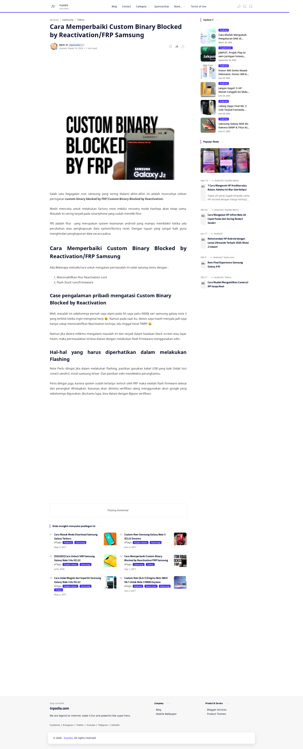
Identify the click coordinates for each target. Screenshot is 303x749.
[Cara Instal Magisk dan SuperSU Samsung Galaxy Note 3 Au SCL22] (110, 582)
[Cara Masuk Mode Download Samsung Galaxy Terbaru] (110, 539)
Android (68, 542)
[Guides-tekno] (232, 180)
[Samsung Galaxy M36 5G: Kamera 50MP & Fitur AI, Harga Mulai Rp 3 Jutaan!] (208, 125)
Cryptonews (225, 47)
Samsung (80, 542)
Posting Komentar (118, 510)
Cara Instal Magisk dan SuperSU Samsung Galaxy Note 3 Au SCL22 (77, 580)
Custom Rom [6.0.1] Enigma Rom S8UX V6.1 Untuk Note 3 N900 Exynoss (146, 580)
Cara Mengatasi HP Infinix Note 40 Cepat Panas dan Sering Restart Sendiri (227, 219)
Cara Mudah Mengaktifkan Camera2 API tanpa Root (228, 284)
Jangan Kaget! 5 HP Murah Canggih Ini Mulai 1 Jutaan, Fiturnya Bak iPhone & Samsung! (233, 90)
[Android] (220, 180)
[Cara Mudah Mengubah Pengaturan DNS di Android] (208, 36)
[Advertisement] (118, 81)
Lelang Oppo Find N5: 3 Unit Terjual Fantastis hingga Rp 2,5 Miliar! (232, 108)
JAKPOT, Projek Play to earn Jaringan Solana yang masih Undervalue (232, 54)
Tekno (150, 564)
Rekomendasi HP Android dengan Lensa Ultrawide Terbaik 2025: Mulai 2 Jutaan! (228, 243)
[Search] (244, 6)
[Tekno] (228, 277)
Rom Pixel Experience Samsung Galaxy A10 (225, 264)
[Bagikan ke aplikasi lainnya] (182, 46)
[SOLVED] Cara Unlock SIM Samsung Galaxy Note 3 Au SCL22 (74, 558)
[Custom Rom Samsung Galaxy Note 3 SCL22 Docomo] (180, 539)
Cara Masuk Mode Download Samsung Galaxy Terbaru (75, 536)
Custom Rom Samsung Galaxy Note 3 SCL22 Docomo (145, 536)
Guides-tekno (140, 542)
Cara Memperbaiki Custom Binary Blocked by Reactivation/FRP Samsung (146, 558)
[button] (238, 6)
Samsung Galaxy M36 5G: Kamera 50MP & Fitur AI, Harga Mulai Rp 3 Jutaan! (233, 125)
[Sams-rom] (229, 257)
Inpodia (63, 5)
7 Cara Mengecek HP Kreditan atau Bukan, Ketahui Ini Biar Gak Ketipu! (227, 188)
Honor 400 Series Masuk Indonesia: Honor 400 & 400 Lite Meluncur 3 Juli (233, 72)
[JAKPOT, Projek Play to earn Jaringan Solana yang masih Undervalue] (208, 54)
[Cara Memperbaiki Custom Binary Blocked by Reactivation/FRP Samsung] (180, 560)
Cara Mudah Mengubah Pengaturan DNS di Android (232, 36)
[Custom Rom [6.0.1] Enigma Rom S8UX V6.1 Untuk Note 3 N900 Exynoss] (180, 582)
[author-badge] (76, 44)
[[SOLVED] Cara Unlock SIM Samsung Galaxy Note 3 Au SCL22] (110, 560)
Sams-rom (151, 586)
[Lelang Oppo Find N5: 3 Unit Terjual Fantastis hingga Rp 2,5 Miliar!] (208, 107)
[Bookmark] (250, 6)
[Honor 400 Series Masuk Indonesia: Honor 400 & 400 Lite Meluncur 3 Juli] (208, 71)
